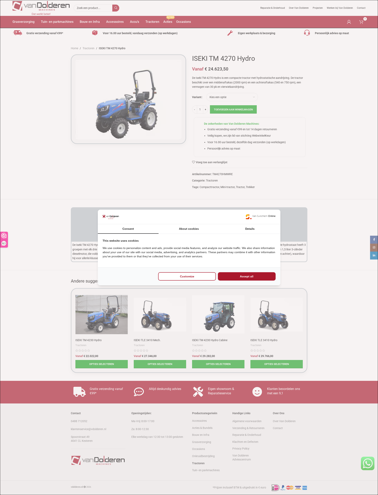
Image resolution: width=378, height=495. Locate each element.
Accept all (246, 276)
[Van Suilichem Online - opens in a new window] (261, 216)
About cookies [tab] (189, 228)
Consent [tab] (128, 228)
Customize (187, 276)
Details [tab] (250, 228)
